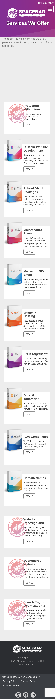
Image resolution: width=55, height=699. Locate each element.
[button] (50, 9)
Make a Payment (11, 685)
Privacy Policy (10, 681)
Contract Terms (29, 681)
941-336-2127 (46, 2)
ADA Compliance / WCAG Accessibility (21, 676)
